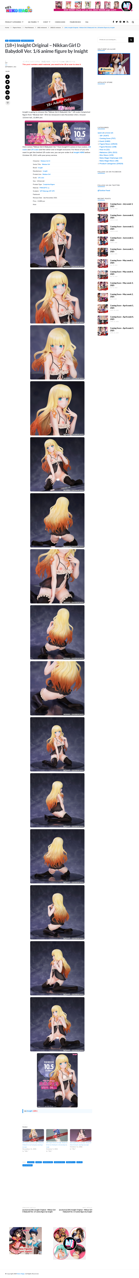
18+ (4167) (104, 135)
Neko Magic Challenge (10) (111, 158)
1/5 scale (35, 149)
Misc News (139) (107, 155)
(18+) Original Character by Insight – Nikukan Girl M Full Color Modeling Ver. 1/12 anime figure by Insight (57, 1145)
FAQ (86, 22)
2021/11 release (15, 40)
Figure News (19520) (108, 144)
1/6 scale (76, 112)
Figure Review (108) (108, 147)
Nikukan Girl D (45, 161)
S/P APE (52, 191)
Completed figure (27, 40)
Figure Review (75, 22)
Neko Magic (21, 1274)
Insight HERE (79, 152)
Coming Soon (60, 22)
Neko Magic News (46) (109, 161)
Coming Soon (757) (108, 138)
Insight (25, 112)
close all (109, 133)
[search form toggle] (133, 22)
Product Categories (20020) (111, 163)
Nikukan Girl (38, 115)
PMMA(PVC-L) (44, 188)
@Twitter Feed (104, 190)
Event (45, 22)
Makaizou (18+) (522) (108, 152)
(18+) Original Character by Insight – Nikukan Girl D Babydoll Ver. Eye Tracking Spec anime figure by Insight (33, 1145)
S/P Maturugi (44, 191)
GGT (6, 63)
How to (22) (105, 149)
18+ (7, 40)
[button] (57, 240)
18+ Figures (32, 22)
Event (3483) (105, 141)
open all (101, 133)
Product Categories (13, 22)
